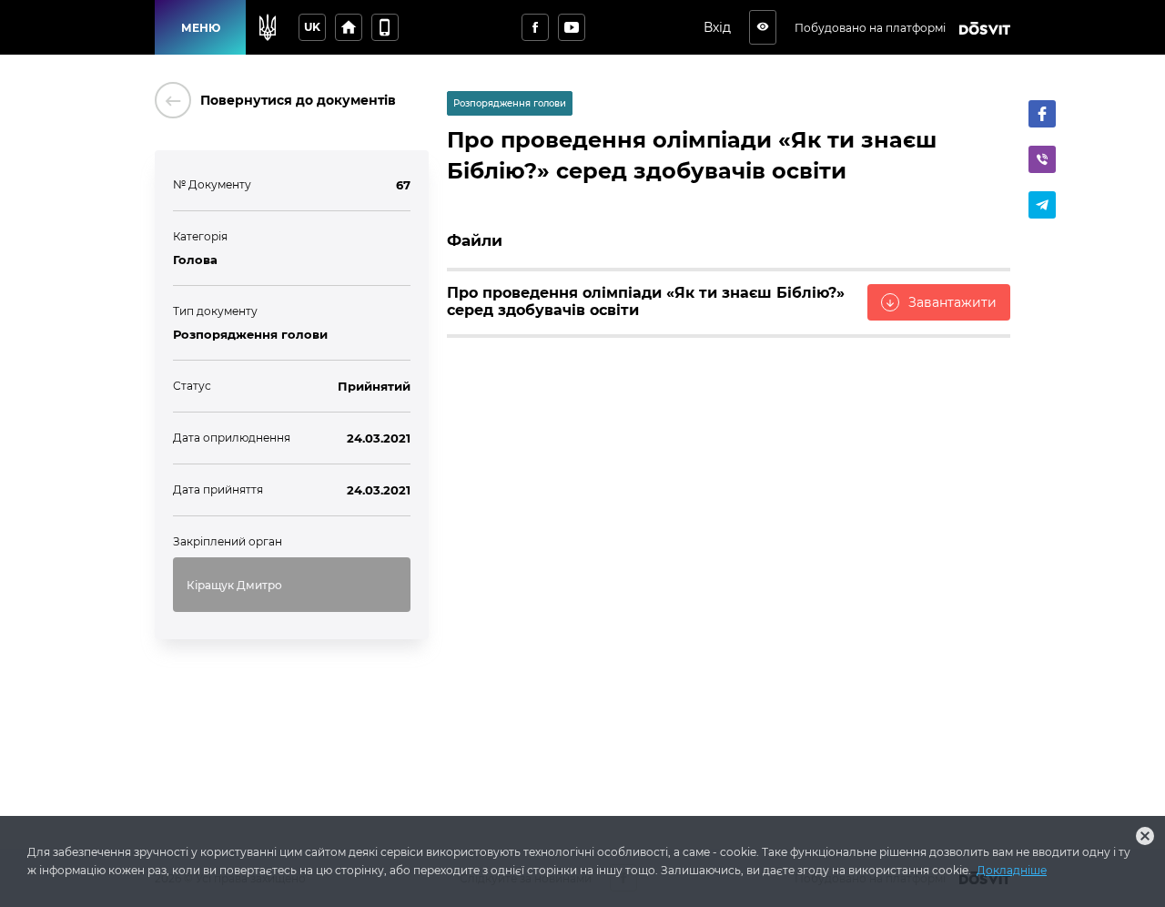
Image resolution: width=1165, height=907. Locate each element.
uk (312, 27)
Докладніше (1012, 870)
